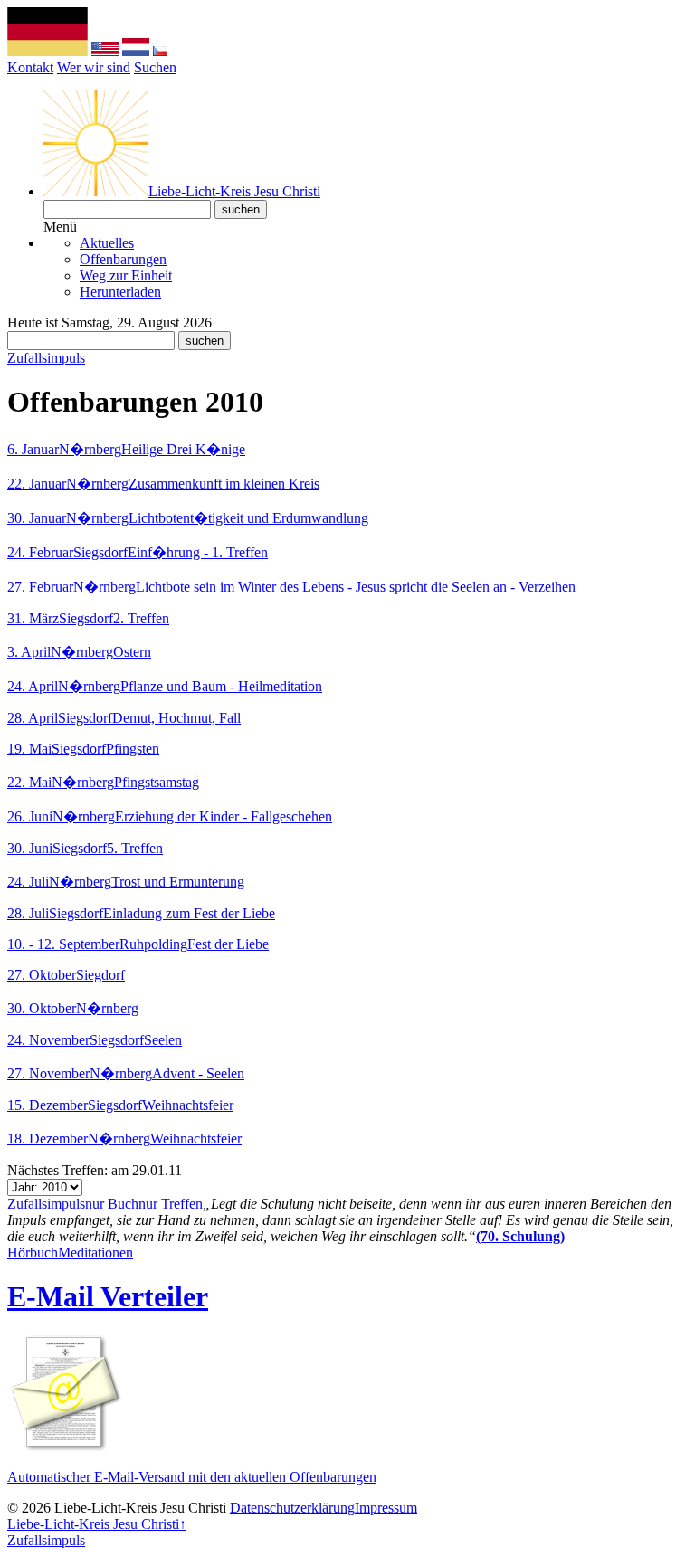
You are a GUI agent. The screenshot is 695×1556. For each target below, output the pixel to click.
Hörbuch (32, 1252)
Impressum (386, 1507)
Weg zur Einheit (126, 275)
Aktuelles (107, 243)
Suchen (155, 67)
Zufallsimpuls (46, 357)
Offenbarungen (123, 259)
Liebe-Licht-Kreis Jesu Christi (93, 1524)
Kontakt (30, 67)
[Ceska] (160, 51)
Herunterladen (120, 291)
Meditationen (95, 1252)
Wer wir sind (93, 67)
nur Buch (111, 1203)
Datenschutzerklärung (292, 1507)
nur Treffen (170, 1203)
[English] (105, 51)
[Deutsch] (47, 51)
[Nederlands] (135, 51)
